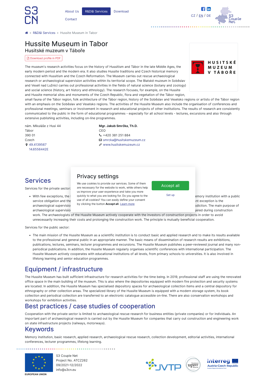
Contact (71, 19)
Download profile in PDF (45, 58)
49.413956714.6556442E (38, 147)
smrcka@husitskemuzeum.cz (124, 140)
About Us (72, 11)
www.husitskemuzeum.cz (121, 144)
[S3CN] (26, 33)
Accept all (170, 185)
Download (121, 11)
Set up (170, 195)
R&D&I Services (96, 11)
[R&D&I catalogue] (31, 15)
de (209, 16)
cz (193, 16)
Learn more (127, 203)
